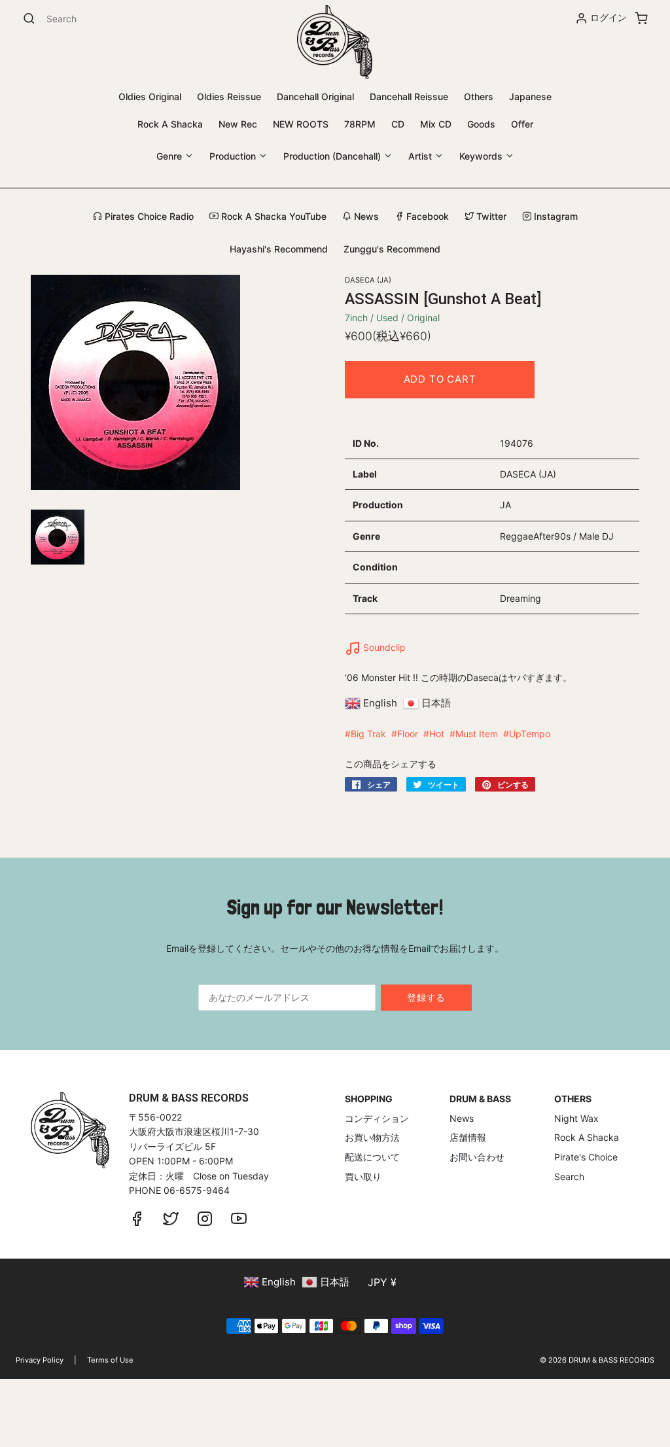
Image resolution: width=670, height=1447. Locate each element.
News (365, 216)
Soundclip (383, 647)
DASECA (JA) (368, 280)
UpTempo (529, 733)
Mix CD (435, 124)
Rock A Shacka (170, 124)
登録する (426, 997)
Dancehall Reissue (409, 96)
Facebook (426, 216)
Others (478, 96)
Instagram (554, 216)
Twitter (490, 216)
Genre (170, 156)
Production (233, 156)
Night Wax (576, 1118)
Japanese (530, 96)
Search (569, 1176)
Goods (481, 124)
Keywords (482, 156)
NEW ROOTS (300, 124)
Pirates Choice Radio (148, 216)
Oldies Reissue (229, 96)
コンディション (377, 1118)
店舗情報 (468, 1137)
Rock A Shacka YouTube (272, 216)
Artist (421, 156)
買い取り (363, 1176)
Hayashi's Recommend (279, 248)
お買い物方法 (372, 1137)
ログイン (608, 17)
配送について (372, 1156)
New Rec (238, 124)
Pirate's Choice (586, 1156)
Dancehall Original (315, 96)
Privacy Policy (39, 1360)
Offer (522, 124)
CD (397, 124)
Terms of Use (110, 1360)
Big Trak (368, 733)
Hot (436, 733)
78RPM (360, 124)
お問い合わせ (477, 1156)
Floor (407, 733)
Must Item (476, 733)
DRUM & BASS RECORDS (611, 1360)
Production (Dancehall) (333, 156)
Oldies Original (149, 96)
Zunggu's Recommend (392, 248)
